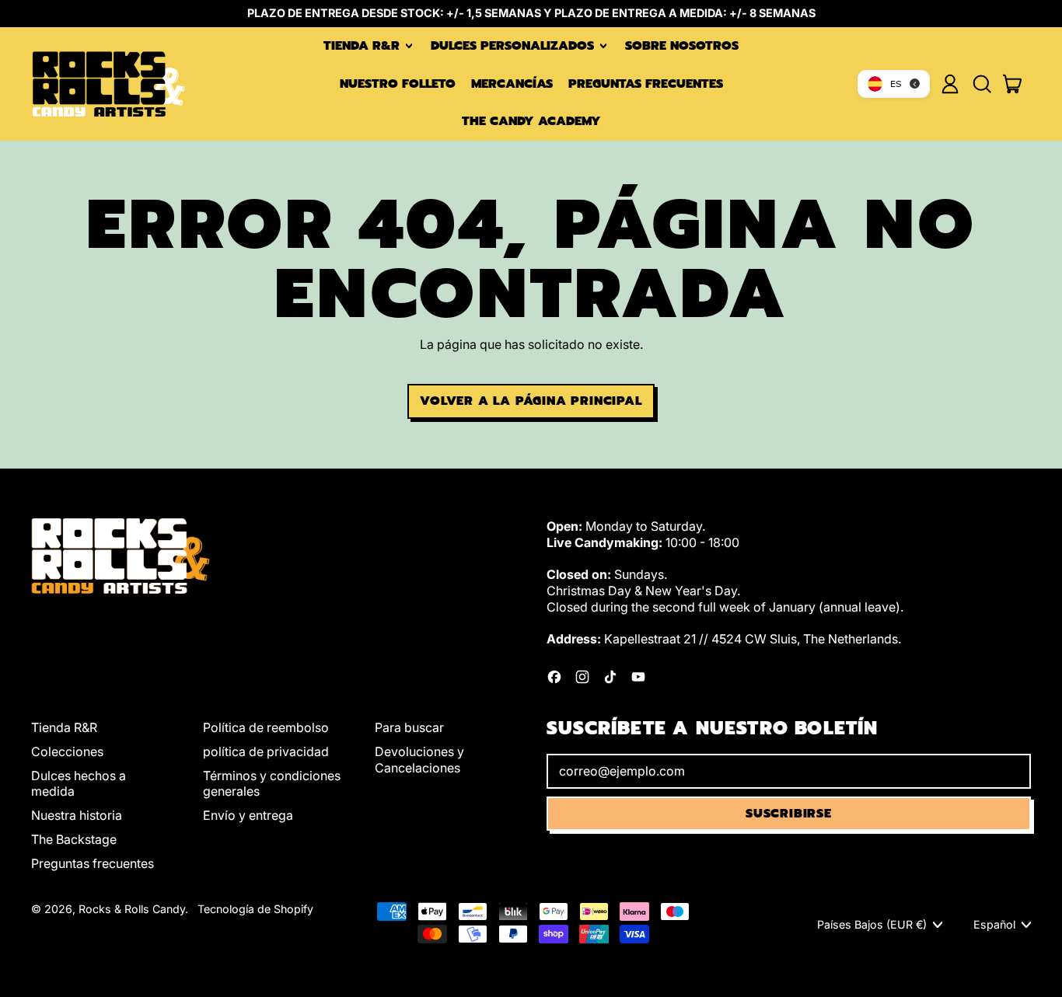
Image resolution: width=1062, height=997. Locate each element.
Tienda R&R (64, 727)
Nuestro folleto (398, 84)
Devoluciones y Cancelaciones (419, 760)
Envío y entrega (248, 815)
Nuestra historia (76, 815)
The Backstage (74, 839)
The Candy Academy (531, 121)
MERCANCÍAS (512, 84)
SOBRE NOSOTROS (682, 46)
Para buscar (409, 727)
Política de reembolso (266, 727)
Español (994, 924)
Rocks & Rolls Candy (132, 908)
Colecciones (67, 751)
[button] (981, 84)
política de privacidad (266, 751)
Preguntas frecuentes (645, 84)
